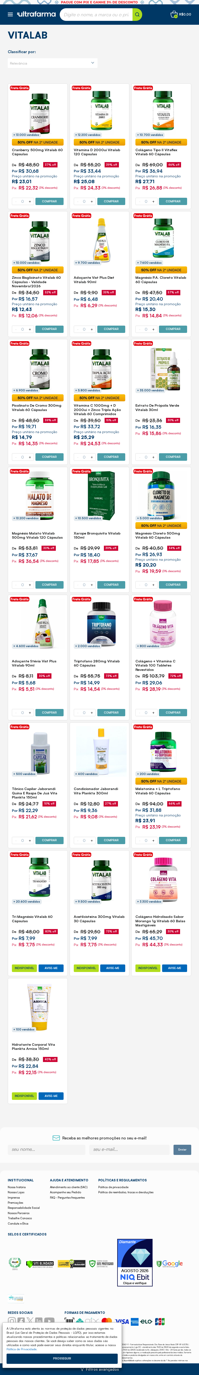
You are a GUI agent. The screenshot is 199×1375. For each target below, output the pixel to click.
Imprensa (14, 1197)
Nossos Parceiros (18, 1213)
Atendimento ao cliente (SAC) (68, 1187)
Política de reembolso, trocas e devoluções (125, 1192)
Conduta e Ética (18, 1223)
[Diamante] (135, 1263)
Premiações (15, 1202)
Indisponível (24, 968)
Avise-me (51, 968)
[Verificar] (40, 1266)
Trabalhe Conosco (20, 1218)
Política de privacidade (113, 1187)
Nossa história (17, 1187)
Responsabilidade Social (24, 1208)
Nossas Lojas (16, 1192)
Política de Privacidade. (22, 1349)
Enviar (182, 1149)
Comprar (49, 201)
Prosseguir (62, 1358)
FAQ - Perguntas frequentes (67, 1197)
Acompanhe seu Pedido (65, 1192)
